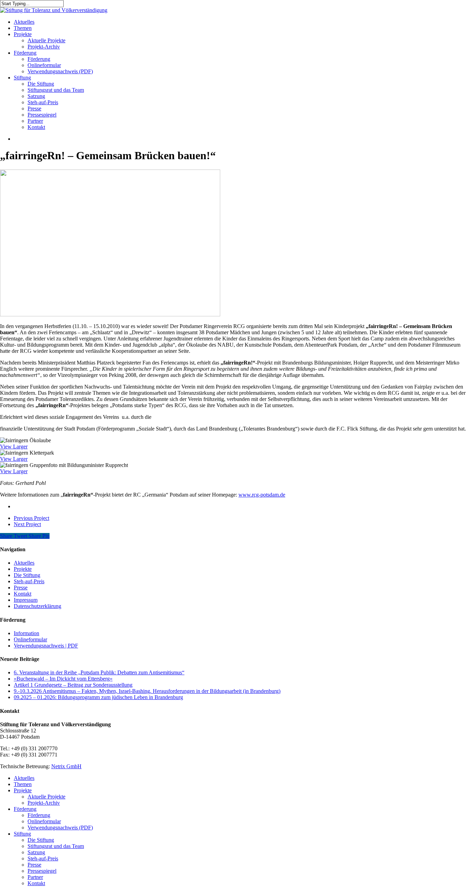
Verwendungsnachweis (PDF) (60, 827)
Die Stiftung (27, 575)
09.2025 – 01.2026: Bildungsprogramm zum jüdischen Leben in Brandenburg (98, 697)
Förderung (25, 809)
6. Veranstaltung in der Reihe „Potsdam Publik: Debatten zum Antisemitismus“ (99, 672)
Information (26, 633)
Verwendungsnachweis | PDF (46, 646)
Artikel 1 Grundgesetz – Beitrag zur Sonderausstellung (73, 685)
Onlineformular (30, 639)
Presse (21, 587)
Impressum (26, 600)
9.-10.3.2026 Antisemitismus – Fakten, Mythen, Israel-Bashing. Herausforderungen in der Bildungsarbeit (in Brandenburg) (147, 691)
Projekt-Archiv (44, 803)
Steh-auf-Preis (29, 581)
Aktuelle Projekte (46, 796)
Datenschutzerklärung (37, 606)
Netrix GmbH (66, 766)
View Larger (14, 446)
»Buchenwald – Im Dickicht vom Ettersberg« (63, 679)
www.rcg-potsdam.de (261, 495)
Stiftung (22, 834)
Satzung (36, 852)
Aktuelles (24, 563)
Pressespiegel (42, 871)
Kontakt (22, 594)
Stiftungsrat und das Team (56, 846)
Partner (35, 877)
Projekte (23, 569)
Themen (23, 784)
